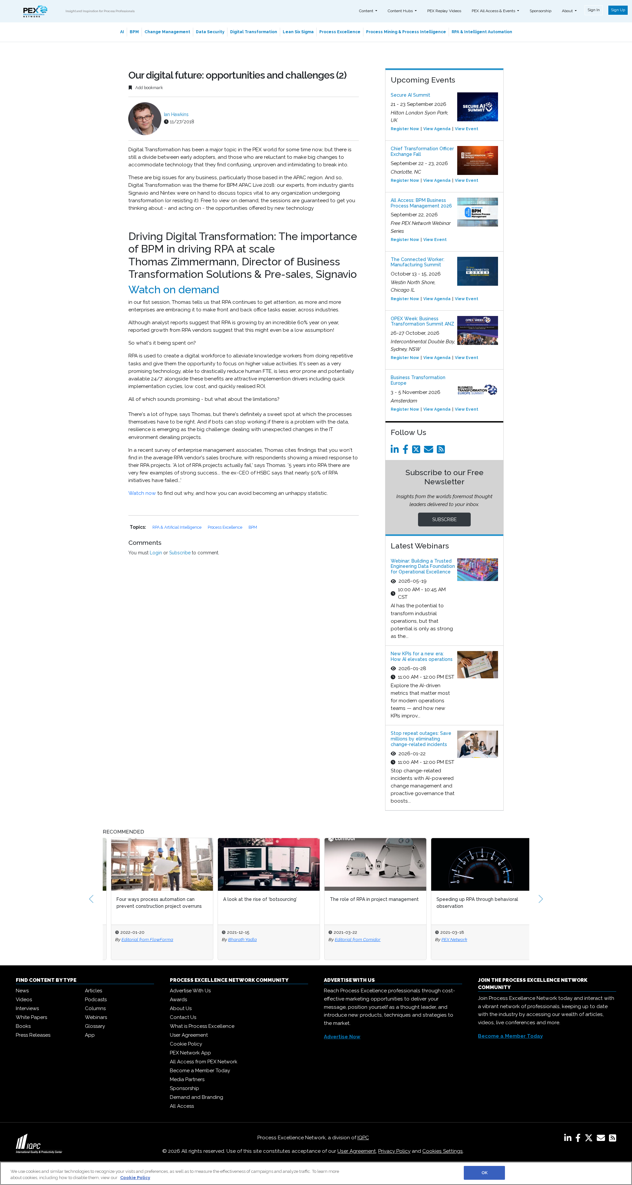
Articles (93, 991)
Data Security (210, 32)
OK (484, 1172)
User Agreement (189, 1035)
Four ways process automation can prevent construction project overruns (151, 903)
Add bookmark (148, 87)
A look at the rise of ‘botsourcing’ (252, 899)
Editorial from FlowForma (139, 939)
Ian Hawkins (176, 114)
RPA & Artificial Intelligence (177, 527)
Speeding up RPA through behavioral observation (469, 903)
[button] (91, 899)
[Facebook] (407, 451)
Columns (95, 1008)
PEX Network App (190, 1053)
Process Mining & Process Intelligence (406, 32)
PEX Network (446, 939)
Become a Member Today (200, 1071)
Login (156, 552)
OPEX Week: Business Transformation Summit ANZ (422, 321)
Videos (24, 1000)
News (22, 991)
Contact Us (183, 1017)
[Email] (429, 451)
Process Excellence (339, 32)
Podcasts (96, 1000)
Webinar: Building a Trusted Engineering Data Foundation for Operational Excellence (423, 566)
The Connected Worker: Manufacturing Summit (417, 262)
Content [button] (366, 11)
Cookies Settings (442, 1151)
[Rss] (442, 451)
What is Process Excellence (202, 1026)
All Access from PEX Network (203, 1062)
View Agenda (437, 129)
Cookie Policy (186, 1044)
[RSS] (612, 1139)
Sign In (594, 10)
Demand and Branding (196, 1097)
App (90, 1035)
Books (23, 1026)
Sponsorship (540, 11)
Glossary (95, 1026)
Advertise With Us (190, 991)
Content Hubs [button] (401, 11)
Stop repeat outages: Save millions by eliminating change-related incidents (421, 739)
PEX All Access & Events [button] (494, 11)
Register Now (405, 129)
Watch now (142, 493)
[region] (316, 1173)
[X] (590, 1139)
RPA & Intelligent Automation (482, 32)
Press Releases (33, 1035)
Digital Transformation (253, 32)
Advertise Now (342, 1037)
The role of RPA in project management (366, 899)
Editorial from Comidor (349, 939)
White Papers (31, 1017)
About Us (181, 1008)
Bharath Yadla (234, 939)
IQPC (363, 1138)
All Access (182, 1106)
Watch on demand (173, 289)
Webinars (96, 1017)
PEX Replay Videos (444, 11)
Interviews (27, 1008)
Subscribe (180, 552)
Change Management (167, 32)
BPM (134, 32)
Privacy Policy (394, 1151)
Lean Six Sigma (298, 32)
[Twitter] (417, 451)
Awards (178, 1000)
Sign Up (618, 10)
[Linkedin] (396, 451)
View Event (466, 129)
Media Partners (187, 1079)
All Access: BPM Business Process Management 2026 (421, 203)
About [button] (568, 11)
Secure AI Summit (410, 95)
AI (122, 32)
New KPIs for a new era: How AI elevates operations (422, 656)
